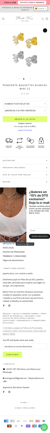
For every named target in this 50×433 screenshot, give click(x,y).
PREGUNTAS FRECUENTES (14, 168)
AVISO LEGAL (8, 247)
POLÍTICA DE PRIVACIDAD (14, 252)
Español (24, 402)
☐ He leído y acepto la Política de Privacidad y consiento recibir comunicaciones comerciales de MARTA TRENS (24, 331)
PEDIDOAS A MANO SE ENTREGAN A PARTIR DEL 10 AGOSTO (25, 9)
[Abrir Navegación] (3, 19)
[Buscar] (43, 19)
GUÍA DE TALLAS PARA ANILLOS (17, 175)
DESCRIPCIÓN (9, 161)
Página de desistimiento (13, 260)
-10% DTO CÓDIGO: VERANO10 (32, 2)
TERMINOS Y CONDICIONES (14, 256)
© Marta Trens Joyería (25, 408)
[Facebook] (4, 305)
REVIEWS (6, 182)
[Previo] (19, 78)
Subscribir (12, 354)
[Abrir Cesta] (47, 19)
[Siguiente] (30, 78)
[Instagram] (9, 305)
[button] (41, 9)
